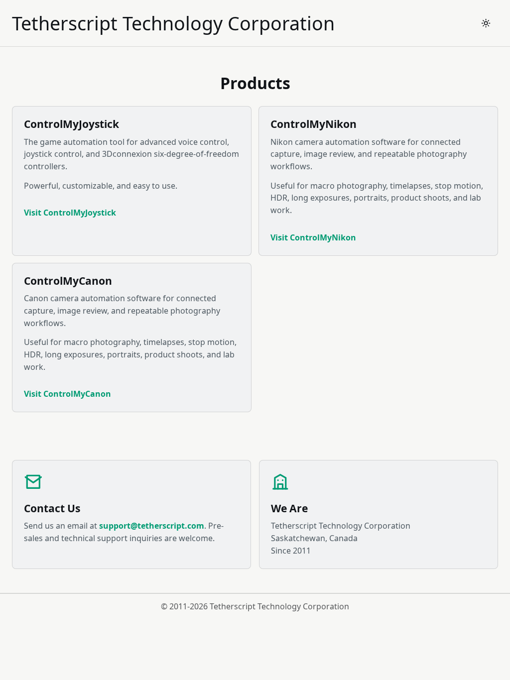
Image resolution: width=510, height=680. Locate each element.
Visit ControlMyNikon (313, 237)
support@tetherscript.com (151, 525)
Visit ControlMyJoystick (70, 212)
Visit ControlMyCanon (67, 393)
